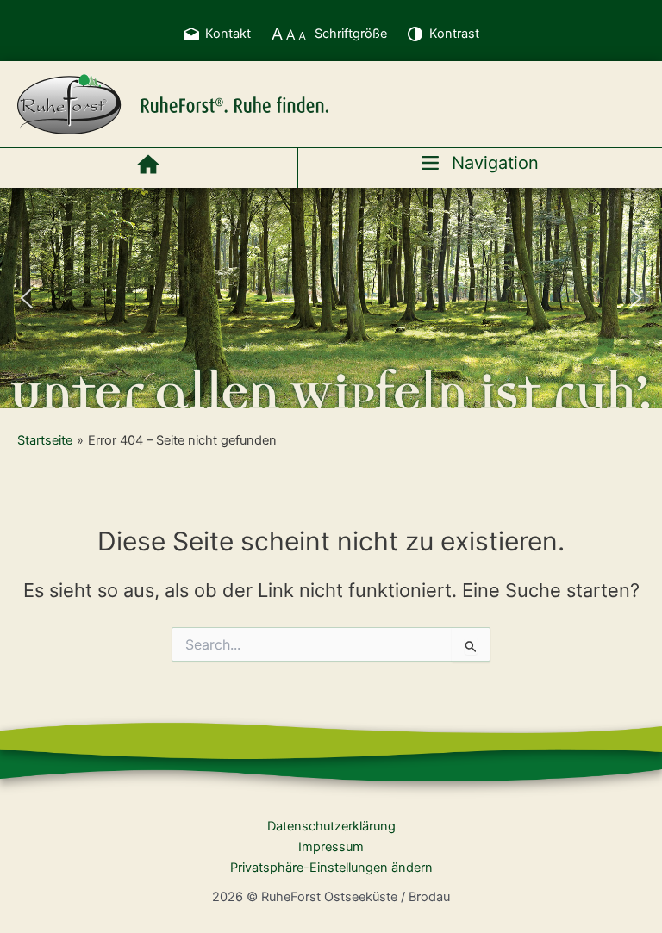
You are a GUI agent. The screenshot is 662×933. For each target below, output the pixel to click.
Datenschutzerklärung (331, 826)
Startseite (44, 440)
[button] (27, 298)
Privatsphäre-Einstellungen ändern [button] (331, 867)
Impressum (331, 847)
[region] (331, 298)
